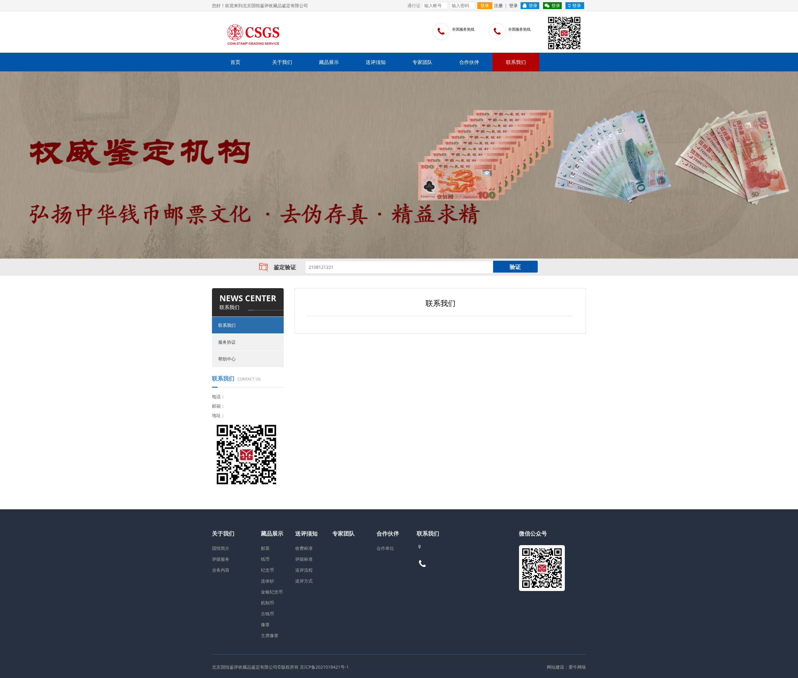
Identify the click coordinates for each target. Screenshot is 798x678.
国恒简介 (220, 548)
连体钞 (267, 581)
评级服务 (220, 559)
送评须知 (376, 62)
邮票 (265, 548)
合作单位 (385, 548)
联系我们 (516, 62)
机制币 (267, 603)
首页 (235, 62)
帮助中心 (227, 359)
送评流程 (304, 570)
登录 (484, 5)
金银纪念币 (272, 592)
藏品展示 (329, 62)
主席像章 (269, 635)
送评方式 (304, 581)
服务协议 (227, 342)
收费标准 (304, 548)
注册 (498, 5)
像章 (265, 624)
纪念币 (267, 570)
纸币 (265, 559)
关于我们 (282, 62)
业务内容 (220, 570)
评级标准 (304, 559)
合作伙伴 (469, 62)
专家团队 (422, 62)
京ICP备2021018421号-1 (324, 667)
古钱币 (267, 614)
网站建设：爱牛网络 (566, 667)
